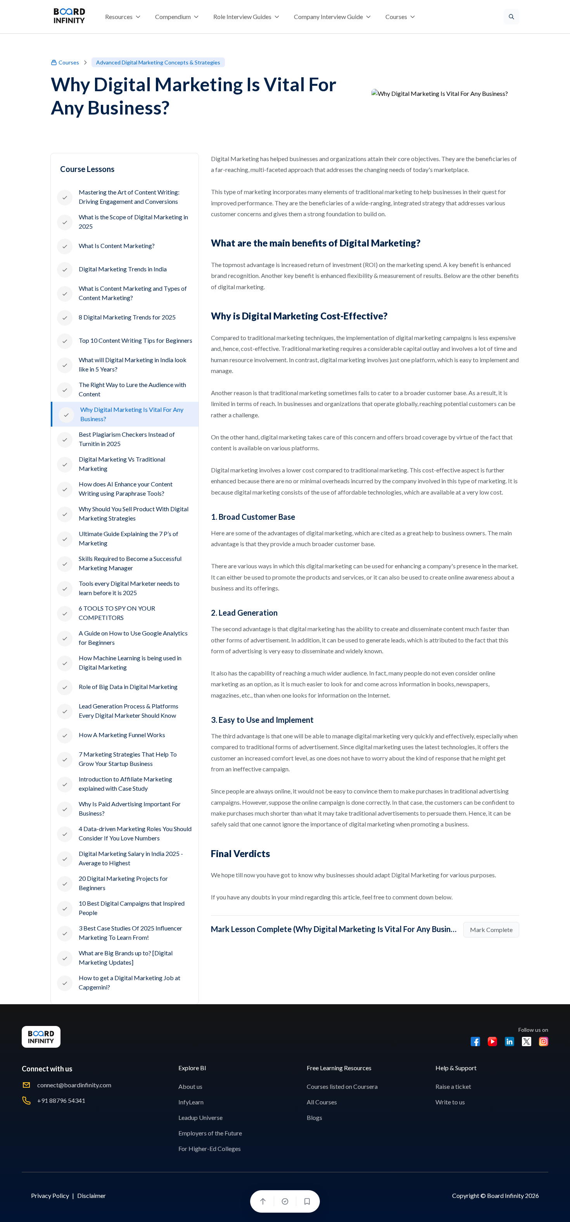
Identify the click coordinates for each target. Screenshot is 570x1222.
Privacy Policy (50, 1195)
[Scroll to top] (263, 1201)
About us (190, 1086)
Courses (69, 62)
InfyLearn (191, 1102)
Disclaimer (91, 1195)
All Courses (322, 1102)
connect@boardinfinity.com (74, 1084)
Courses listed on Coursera (342, 1086)
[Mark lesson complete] (285, 1201)
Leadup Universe (200, 1117)
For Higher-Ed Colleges (209, 1148)
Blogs (314, 1117)
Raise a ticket (453, 1086)
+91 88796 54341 (61, 1100)
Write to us (450, 1102)
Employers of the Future (210, 1133)
